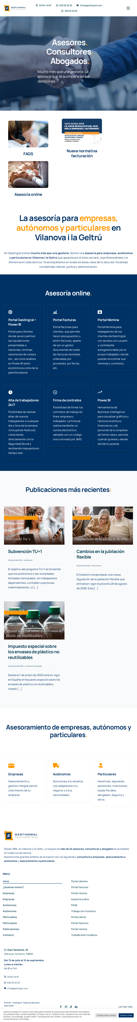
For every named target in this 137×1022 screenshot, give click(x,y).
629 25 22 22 (13, 982)
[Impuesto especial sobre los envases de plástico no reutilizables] (34, 620)
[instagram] (66, 1007)
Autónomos (28, 560)
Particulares (96, 566)
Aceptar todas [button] (126, 1015)
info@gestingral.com (17, 988)
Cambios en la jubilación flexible (100, 554)
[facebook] (61, 1007)
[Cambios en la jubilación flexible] (103, 526)
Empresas (38, 666)
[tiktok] (71, 1007)
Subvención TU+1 (25, 551)
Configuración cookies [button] (106, 1015)
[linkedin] (76, 1007)
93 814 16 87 (13, 976)
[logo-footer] (15, 6)
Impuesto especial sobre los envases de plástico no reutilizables (33, 651)
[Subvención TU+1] (34, 526)
